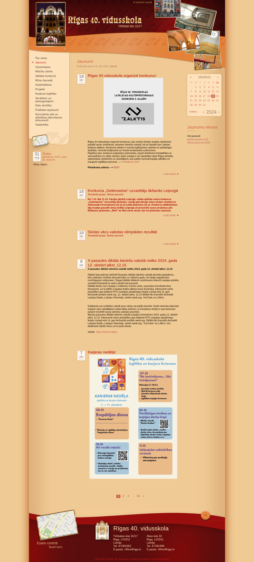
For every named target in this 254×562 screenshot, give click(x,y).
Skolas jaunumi (115, 194)
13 (217, 91)
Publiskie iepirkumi (47, 109)
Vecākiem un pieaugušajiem (44, 100)
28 (191, 105)
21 (191, 100)
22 (195, 100)
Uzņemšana (42, 67)
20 (217, 96)
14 (191, 96)
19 (213, 96)
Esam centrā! (47, 543)
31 (204, 105)
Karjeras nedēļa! (102, 352)
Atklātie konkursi (45, 75)
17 (204, 96)
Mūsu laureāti (43, 80)
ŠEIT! (117, 167)
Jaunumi (40, 62)
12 (213, 91)
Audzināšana (43, 84)
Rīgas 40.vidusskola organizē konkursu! (122, 76)
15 (195, 96)
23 (200, 100)
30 (200, 105)
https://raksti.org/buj (106, 332)
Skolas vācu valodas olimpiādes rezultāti (122, 232)
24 (204, 100)
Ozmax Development (159, 559)
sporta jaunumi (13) (197, 139)
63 (138, 496)
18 (208, 96)
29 (195, 105)
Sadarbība (41, 124)
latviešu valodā (144, 2)
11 (209, 91)
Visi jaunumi (193, 136)
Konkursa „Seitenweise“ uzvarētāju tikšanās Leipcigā (133, 191)
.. (133, 496)
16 (200, 96)
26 (213, 100)
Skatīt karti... (56, 547)
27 (217, 100)
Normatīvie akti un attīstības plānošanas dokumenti (48, 117)
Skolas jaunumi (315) (198, 142)
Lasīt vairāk (169, 174)
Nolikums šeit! (131, 162)
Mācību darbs (44, 71)
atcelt (113, 66)
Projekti (40, 89)
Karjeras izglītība (45, 93)
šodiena (193, 111)
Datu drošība (43, 105)
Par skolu (41, 58)
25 (208, 100)
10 (204, 91)
